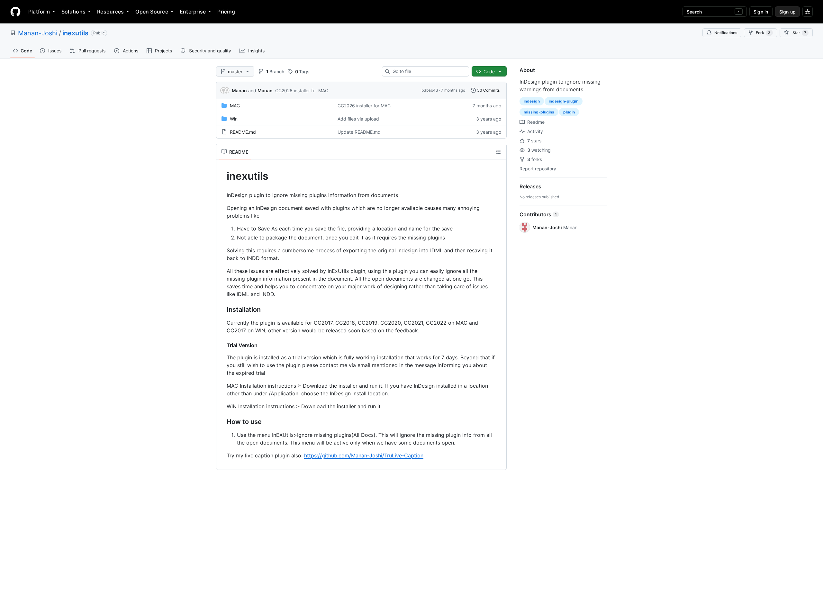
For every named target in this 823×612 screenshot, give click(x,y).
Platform (39, 11)
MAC (235, 105)
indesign (532, 101)
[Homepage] (15, 11)
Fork (763, 32)
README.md (243, 132)
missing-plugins (539, 112)
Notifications (725, 32)
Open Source (151, 11)
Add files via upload (358, 119)
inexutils (75, 33)
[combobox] (428, 71)
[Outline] (498, 152)
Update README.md (359, 132)
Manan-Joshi (38, 33)
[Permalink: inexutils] (222, 176)
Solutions (73, 11)
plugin (569, 112)
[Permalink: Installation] (222, 309)
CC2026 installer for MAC (301, 90)
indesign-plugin (563, 101)
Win (234, 119)
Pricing (226, 11)
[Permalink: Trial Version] (222, 345)
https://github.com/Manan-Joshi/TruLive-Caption (363, 455)
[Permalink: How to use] (222, 421)
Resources (110, 11)
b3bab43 (429, 90)
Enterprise (193, 11)
